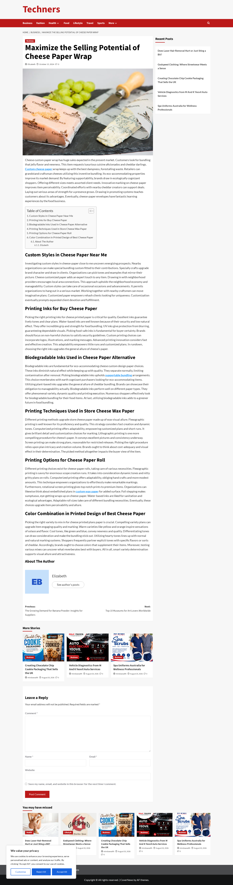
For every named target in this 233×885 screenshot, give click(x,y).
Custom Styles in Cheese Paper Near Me (51, 215)
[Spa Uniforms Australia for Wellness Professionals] (132, 647)
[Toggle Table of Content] (89, 211)
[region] (41, 862)
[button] (208, 23)
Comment (31, 713)
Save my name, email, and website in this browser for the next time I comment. (72, 783)
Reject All (41, 871)
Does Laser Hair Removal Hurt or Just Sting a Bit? (182, 52)
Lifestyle (78, 23)
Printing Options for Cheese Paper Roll (50, 233)
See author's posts (68, 584)
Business (27, 23)
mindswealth (33, 677)
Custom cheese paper (39, 169)
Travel (90, 23)
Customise (20, 871)
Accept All (62, 871)
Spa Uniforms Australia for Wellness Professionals (129, 667)
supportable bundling (118, 375)
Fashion (40, 23)
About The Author (44, 241)
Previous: (54, 610)
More (111, 23)
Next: (128, 608)
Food (66, 23)
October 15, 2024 (46, 64)
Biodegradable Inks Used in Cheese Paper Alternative (58, 224)
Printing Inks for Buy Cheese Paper (48, 220)
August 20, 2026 (48, 677)
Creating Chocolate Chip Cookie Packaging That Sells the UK (41, 669)
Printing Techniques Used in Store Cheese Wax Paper (58, 228)
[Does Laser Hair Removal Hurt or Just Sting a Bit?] (40, 825)
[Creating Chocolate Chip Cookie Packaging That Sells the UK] (44, 647)
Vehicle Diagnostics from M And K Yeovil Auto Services (85, 667)
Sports (101, 23)
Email (93, 756)
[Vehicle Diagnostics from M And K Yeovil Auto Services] (88, 647)
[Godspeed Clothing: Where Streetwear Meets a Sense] (78, 825)
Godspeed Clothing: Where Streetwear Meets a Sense (182, 66)
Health (52, 23)
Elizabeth (32, 64)
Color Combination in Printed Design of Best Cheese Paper (61, 237)
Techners (41, 9)
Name (29, 756)
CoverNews (126, 879)
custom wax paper (87, 491)
